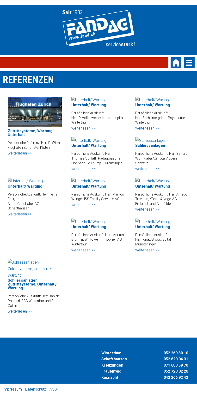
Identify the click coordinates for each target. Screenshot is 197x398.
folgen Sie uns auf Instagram (68, 389)
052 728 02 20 (176, 371)
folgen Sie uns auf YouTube (75, 389)
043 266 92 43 (176, 377)
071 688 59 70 (176, 365)
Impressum (12, 389)
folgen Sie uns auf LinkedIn (89, 389)
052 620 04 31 (176, 359)
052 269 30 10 (176, 353)
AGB (53, 389)
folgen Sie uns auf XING (82, 389)
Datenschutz (35, 389)
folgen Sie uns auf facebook (62, 389)
